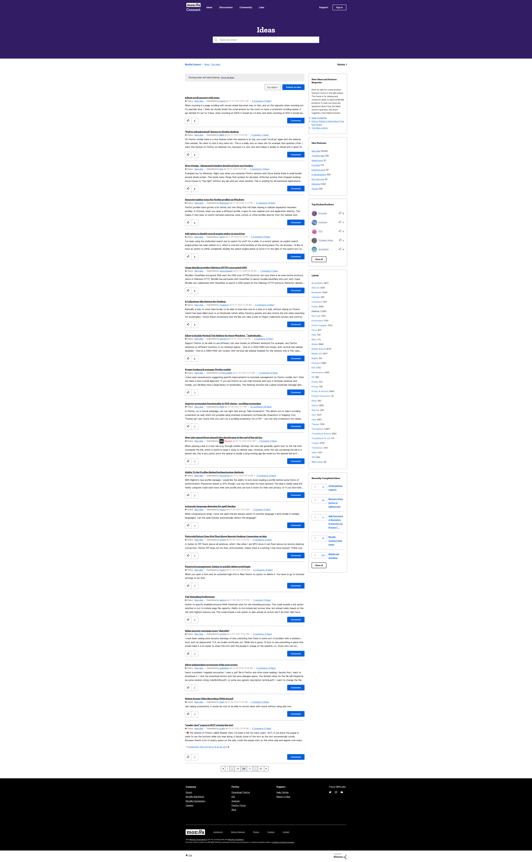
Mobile (315, 344)
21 (250, 768)
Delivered (316, 184)
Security (315, 410)
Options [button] (341, 64)
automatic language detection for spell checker (210, 506)
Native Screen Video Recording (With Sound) (209, 698)
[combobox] (266, 39)
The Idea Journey (320, 128)
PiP (313, 377)
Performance (318, 372)
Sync (314, 415)
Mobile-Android (319, 349)
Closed (315, 188)
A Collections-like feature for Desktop (205, 301)
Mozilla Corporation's (198, 839)
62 (261, 768)
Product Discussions (321, 396)
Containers (317, 302)
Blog (234, 809)
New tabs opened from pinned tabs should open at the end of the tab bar (223, 437)
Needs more (317, 160)
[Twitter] (330, 792)
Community (246, 7)
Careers (189, 805)
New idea (199, 101)
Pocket (315, 382)
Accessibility (317, 283)
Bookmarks (317, 292)
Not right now (318, 179)
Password (316, 363)
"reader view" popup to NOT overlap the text (209, 725)
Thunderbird (317, 429)
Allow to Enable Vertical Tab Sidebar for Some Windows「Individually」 (224, 335)
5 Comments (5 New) (262, 101)
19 (237, 768)
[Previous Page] (223, 768)
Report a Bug (283, 796)
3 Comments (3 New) (265, 203)
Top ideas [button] (272, 87)
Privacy (315, 386)
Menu (314, 339)
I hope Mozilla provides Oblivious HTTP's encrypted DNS (216, 267)
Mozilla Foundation (195, 801)
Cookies (271, 832)
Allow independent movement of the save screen (211, 664)
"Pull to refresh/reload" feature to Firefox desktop (212, 131)
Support (323, 7)
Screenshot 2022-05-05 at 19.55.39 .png (207, 747)
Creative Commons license (283, 842)
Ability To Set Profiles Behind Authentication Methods (214, 472)
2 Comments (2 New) (268, 373)
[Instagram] (336, 792)
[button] (188, 121)
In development (319, 174)
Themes (315, 424)
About (189, 792)
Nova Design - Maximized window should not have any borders (219, 165)
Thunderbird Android (321, 433)
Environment (317, 320)
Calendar (316, 297)
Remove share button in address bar (335, 503)
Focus (314, 330)
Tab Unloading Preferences (200, 596)
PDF (313, 368)
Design (315, 306)
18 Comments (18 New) (261, 407)
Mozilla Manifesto (195, 796)
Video (314, 452)
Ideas (209, 7)
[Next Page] (266, 768)
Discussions (226, 7)
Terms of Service (238, 832)
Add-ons (315, 288)
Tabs (314, 419)
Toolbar (315, 443)
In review (316, 165)
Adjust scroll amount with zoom (202, 97)
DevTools (316, 316)
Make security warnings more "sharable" (207, 630)
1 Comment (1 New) (260, 135)
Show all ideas (227, 77)
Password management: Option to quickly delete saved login (217, 566)
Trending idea (318, 156)
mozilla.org (217, 832)
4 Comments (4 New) (266, 475)
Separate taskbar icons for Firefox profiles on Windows (214, 199)
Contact (286, 832)
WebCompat (317, 462)
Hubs (314, 335)
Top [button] (190, 855)
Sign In (339, 7)
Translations (317, 448)
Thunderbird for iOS (321, 438)
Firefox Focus (239, 805)
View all (319, 259)
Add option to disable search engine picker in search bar (215, 233)
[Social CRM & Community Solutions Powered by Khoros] (340, 856)
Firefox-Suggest (319, 325)
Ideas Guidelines (319, 118)
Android (236, 801)
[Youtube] (342, 792)
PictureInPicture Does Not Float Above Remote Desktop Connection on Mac (226, 536)
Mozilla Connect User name (335, 541)
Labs (261, 7)
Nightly (315, 358)
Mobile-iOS (317, 353)
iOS (233, 796)
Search (315, 405)
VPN (313, 457)
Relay (314, 400)
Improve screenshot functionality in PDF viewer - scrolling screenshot (223, 403)
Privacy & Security (320, 391)
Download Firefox (241, 792)
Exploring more (318, 170)
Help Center (282, 792)
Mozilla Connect (193, 7)
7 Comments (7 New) (259, 169)
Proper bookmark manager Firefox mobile (208, 369)
